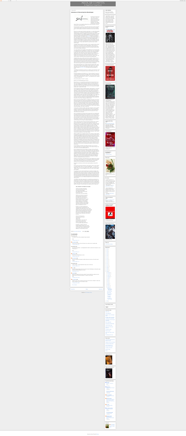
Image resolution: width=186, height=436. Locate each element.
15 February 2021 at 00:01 (76, 282)
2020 (107, 252)
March (108, 284)
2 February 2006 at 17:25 (75, 261)
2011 (107, 264)
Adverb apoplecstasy (108, 313)
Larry (73, 267)
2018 (107, 255)
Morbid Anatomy (109, 398)
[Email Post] (83, 231)
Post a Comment (74, 284)
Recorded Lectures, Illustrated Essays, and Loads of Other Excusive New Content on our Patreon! (110, 400)
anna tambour (74, 242)
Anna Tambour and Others (109, 244)
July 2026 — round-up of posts (109, 384)
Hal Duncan (74, 253)
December (108, 272)
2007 (107, 270)
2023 (107, 250)
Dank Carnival (108, 392)
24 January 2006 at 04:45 (75, 256)
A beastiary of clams (109, 413)
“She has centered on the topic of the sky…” (110, 388)
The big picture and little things (109, 323)
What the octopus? (107, 330)
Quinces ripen (107, 311)
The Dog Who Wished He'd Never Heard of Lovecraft (110, 340)
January (108, 287)
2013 (107, 262)
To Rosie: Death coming (108, 325)
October (108, 275)
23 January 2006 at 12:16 (75, 240)
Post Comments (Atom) (88, 292)
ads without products (109, 408)
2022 (107, 251)
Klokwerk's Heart (107, 349)
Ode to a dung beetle (108, 322)
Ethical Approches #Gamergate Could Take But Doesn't (110, 417)
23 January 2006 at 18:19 (75, 244)
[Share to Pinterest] (88, 231)
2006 (107, 271)
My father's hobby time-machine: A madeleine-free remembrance (110, 318)
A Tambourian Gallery (108, 154)
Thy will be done (109, 291)
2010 (107, 266)
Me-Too (106, 350)
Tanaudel (107, 382)
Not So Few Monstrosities (110, 391)
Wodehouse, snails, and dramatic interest (109, 315)
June (108, 280)
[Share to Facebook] (87, 231)
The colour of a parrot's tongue (109, 298)
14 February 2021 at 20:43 (76, 277)
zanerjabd (73, 273)
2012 (107, 263)
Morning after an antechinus (109, 294)
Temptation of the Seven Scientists (110, 342)
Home (87, 289)
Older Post (100, 289)
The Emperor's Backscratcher (109, 343)
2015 (107, 259)
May (108, 281)
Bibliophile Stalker (109, 416)
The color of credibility (109, 296)
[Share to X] (86, 231)
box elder (107, 404)
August (108, 277)
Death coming (109, 292)
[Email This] (84, 231)
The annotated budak (109, 412)
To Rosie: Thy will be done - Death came (109, 327)
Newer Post (73, 289)
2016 (107, 258)
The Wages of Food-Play (108, 347)
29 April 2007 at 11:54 (75, 271)
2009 (107, 267)
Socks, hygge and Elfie (109, 405)
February (108, 285)
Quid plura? (108, 386)
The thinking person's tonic (109, 334)
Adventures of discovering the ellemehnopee (109, 289)
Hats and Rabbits (109, 394)
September (108, 276)
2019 (107, 254)
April (108, 283)
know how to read (82, 67)
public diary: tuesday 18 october (109, 409)
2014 (107, 260)
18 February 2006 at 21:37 (76, 265)
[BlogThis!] (85, 231)
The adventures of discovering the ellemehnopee (110, 320)
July (108, 279)
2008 (107, 268)
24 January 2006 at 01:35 (75, 251)
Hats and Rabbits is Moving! (110, 395)
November (108, 273)
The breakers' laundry (108, 329)
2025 (107, 248)
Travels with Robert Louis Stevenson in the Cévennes (109, 346)
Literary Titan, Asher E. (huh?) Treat (109, 333)
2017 (107, 256)
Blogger (98, 434)
